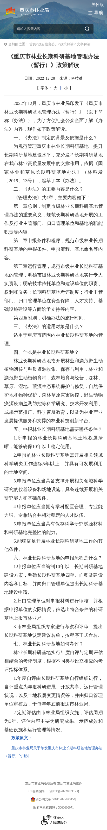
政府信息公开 (48, 44)
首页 (32, 44)
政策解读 (66, 44)
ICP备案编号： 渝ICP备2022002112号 (53, 791)
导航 (98, 12)
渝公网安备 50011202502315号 (56, 799)
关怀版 (97, 4)
